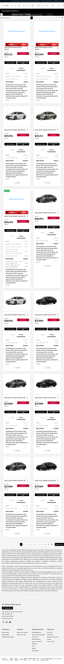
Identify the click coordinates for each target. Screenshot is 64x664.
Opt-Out (38, 659)
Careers (49, 639)
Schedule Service (36, 632)
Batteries (34, 643)
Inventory (5, 629)
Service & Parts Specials (38, 634)
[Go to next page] (59, 17)
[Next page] (62, 14)
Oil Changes (35, 650)
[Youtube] (9, 622)
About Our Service (37, 641)
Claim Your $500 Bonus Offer (23, 63)
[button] (27, 48)
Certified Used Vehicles (8, 637)
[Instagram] (6, 622)
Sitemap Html (26, 659)
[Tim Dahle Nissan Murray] (6, 5)
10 (56, 18)
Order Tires (35, 637)
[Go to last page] (62, 17)
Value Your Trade (10, 62)
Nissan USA (34, 659)
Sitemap (21, 659)
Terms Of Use (16, 659)
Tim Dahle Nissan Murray (5, 659)
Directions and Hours (52, 637)
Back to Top (59, 544)
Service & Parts (37, 629)
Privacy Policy (11, 659)
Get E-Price (23, 53)
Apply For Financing (22, 632)
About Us (50, 629)
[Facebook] (3, 622)
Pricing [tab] (21, 68)
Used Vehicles (5, 634)
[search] (62, 5)
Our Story (49, 632)
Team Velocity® (49, 658)
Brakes (34, 648)
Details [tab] (13, 68)
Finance (20, 629)
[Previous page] (1, 14)
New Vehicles (5, 632)
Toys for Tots (50, 641)
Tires (33, 646)
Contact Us (8, 608)
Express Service (36, 639)
